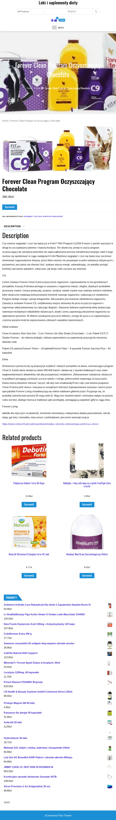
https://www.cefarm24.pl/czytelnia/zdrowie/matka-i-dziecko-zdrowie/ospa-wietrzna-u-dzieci (50, 424)
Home (5, 121)
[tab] (13, 226)
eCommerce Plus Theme (58, 815)
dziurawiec (28, 216)
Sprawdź (10, 207)
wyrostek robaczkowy (53, 216)
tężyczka (38, 216)
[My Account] (52, 20)
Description (12, 226)
